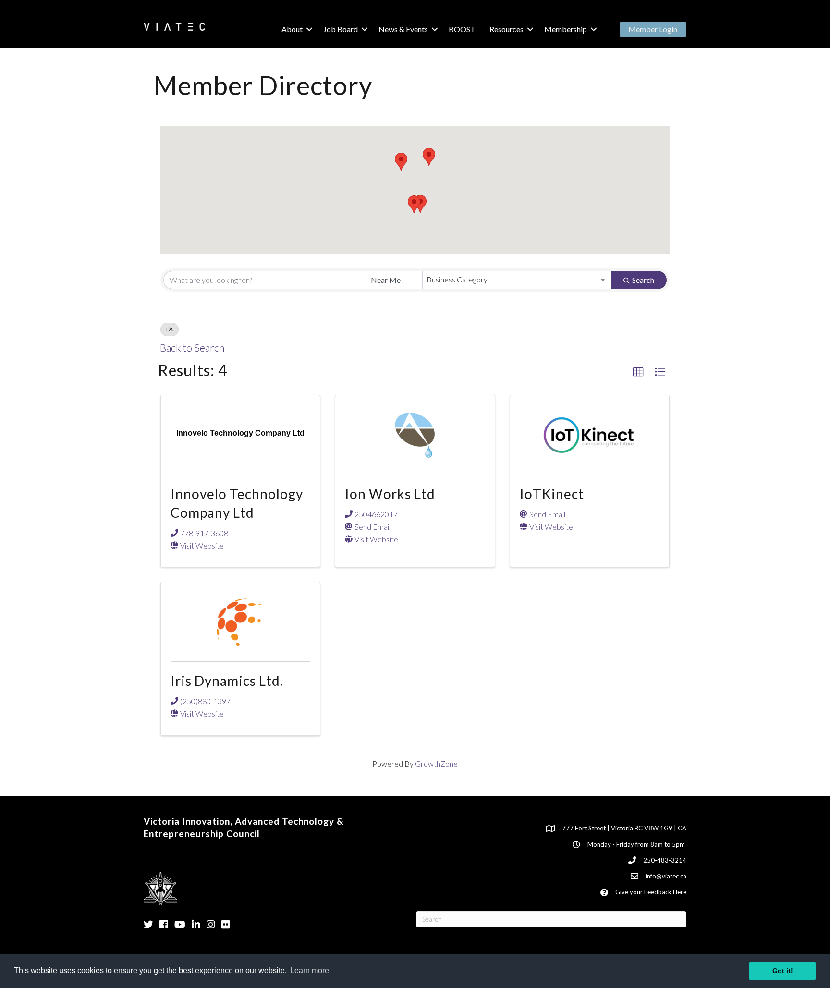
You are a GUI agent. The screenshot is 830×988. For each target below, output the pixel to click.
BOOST (462, 29)
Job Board (340, 29)
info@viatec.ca (666, 876)
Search (643, 279)
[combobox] (516, 280)
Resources (506, 29)
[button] (429, 157)
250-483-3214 (664, 860)
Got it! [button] (782, 971)
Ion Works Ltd (390, 494)
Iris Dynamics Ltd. (227, 680)
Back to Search (192, 348)
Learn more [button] (309, 970)
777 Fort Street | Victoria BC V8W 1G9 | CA (624, 828)
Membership (565, 29)
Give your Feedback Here (650, 892)
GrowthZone (436, 763)
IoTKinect (552, 494)
